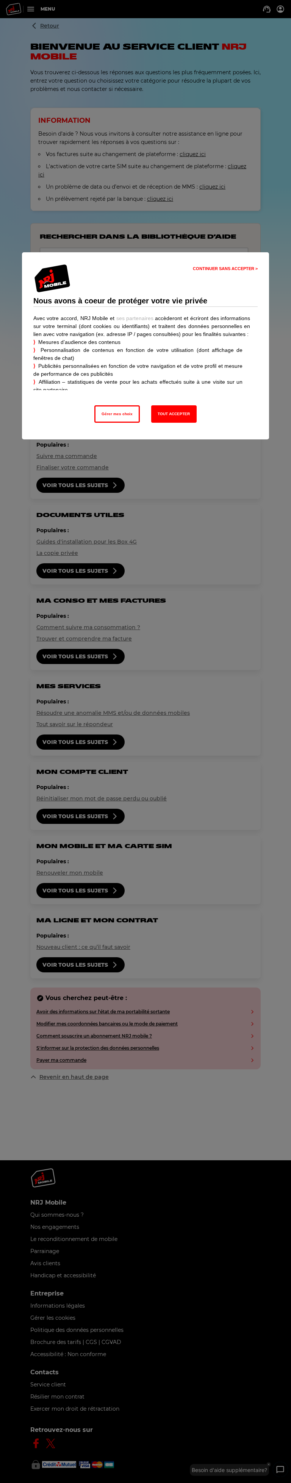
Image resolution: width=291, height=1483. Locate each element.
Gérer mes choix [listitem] (117, 414)
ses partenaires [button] (134, 318)
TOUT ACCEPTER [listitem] (174, 414)
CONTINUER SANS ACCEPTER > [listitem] (225, 268)
